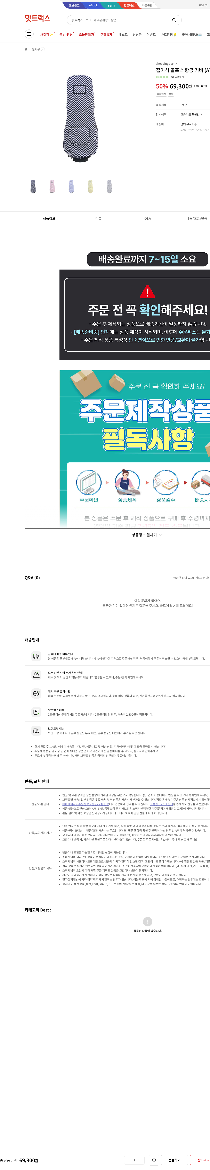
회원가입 (203, 5)
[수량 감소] (129, 1160)
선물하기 (175, 1160)
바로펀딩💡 (169, 34)
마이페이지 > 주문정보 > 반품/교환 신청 (85, 804)
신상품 (137, 34)
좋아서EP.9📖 (192, 34)
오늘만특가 (86, 34)
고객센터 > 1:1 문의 (161, 804)
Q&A (147, 218)
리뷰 (98, 218)
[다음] (138, 119)
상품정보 (49, 218)
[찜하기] (154, 1160)
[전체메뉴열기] (29, 33)
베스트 (123, 34)
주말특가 (106, 34)
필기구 (36, 49)
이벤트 (151, 34)
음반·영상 (66, 34)
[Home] (26, 49)
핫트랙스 (77, 20)
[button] (170, 77)
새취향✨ (46, 34)
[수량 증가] (140, 1160)
